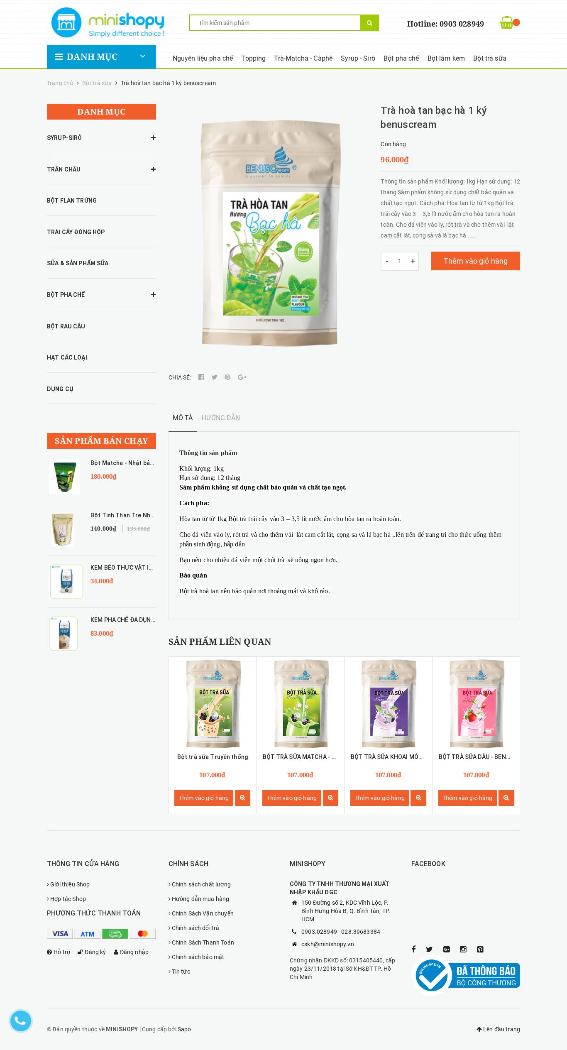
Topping (253, 58)
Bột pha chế (401, 58)
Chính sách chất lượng (201, 884)
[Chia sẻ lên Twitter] (215, 377)
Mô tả (183, 418)
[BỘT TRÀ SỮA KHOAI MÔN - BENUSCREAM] (388, 703)
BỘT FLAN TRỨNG (72, 200)
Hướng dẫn (221, 418)
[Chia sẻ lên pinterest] (228, 377)
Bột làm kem (446, 58)
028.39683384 (360, 931)
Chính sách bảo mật (198, 957)
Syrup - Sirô (358, 58)
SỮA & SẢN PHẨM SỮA (78, 263)
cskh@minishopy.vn (327, 944)
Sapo (184, 1029)
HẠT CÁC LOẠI (67, 357)
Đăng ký (95, 952)
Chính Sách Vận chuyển (203, 913)
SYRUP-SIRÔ (64, 138)
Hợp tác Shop (68, 899)
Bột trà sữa (489, 58)
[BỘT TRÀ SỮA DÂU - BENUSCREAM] (476, 703)
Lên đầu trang (501, 1029)
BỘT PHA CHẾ (66, 294)
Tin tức (181, 971)
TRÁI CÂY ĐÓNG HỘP (76, 232)
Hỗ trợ (62, 952)
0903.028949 (319, 931)
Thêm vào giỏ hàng (476, 261)
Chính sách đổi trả (196, 928)
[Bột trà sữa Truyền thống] (213, 703)
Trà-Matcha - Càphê (303, 58)
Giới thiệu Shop (70, 884)
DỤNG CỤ (60, 389)
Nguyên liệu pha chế (203, 58)
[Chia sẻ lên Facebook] (202, 377)
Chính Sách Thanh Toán (203, 942)
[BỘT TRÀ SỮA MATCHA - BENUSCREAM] (300, 703)
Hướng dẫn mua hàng (201, 899)
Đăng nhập (134, 952)
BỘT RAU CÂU (66, 326)
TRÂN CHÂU (64, 169)
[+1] (242, 377)
